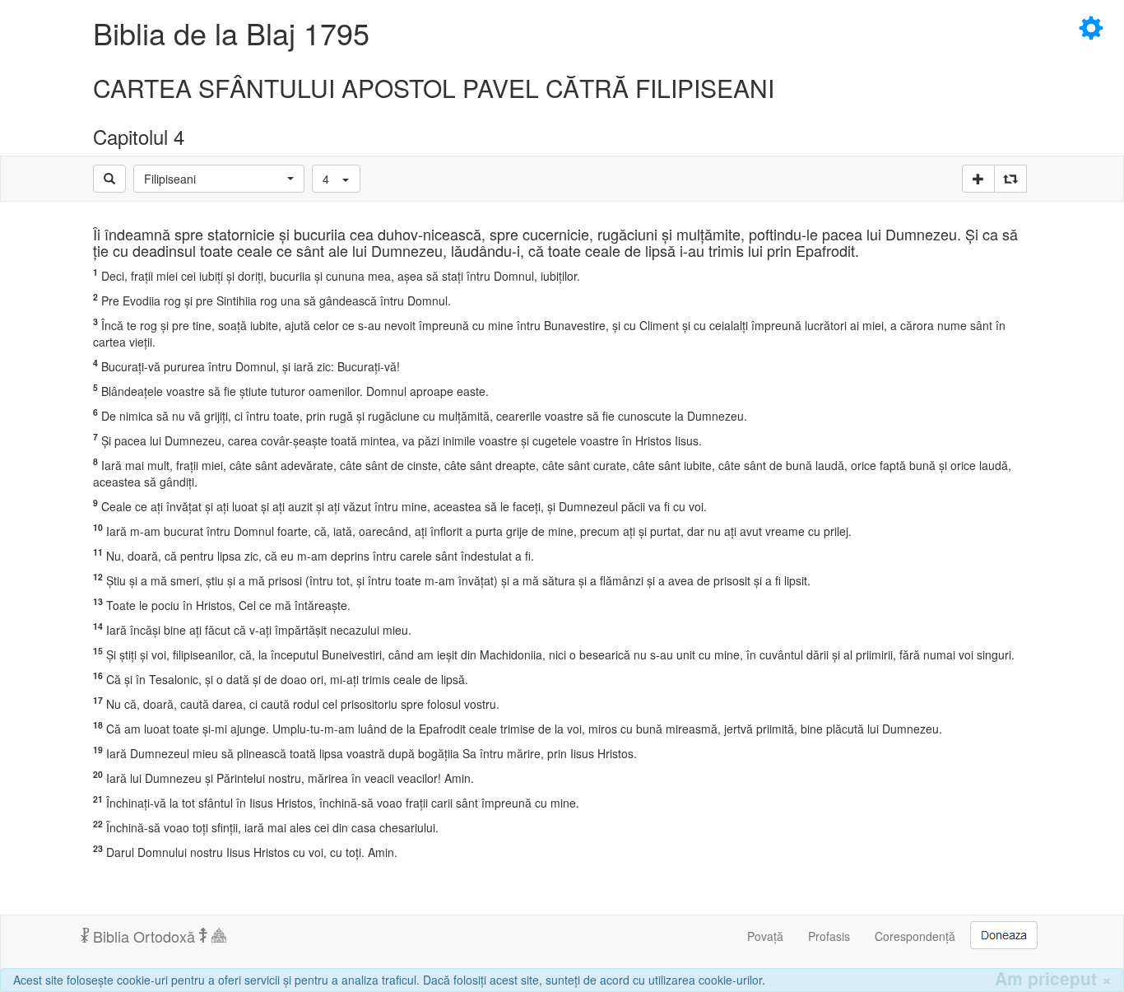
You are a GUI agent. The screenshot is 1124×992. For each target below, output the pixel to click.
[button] (218, 179)
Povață (765, 936)
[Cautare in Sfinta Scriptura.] (109, 179)
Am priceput (1053, 978)
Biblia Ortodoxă (144, 936)
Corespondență (915, 936)
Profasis (829, 936)
